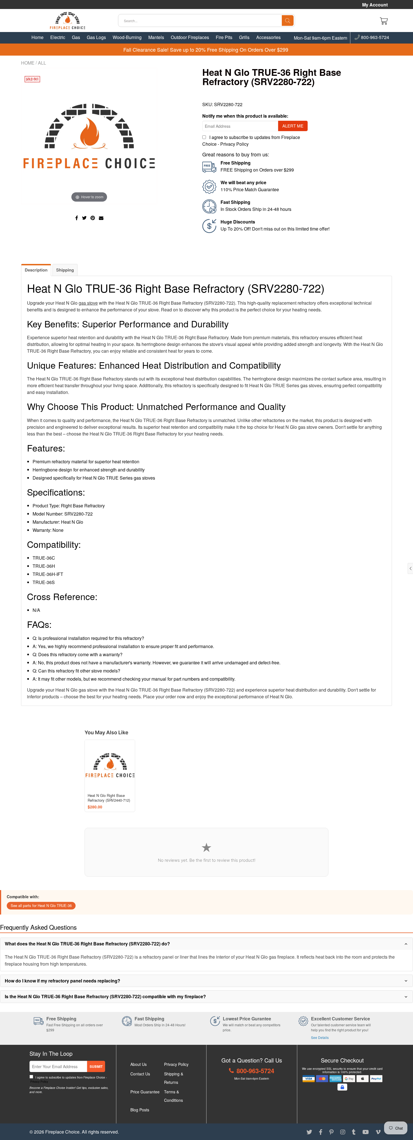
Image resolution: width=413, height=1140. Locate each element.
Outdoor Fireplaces (190, 37)
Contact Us (140, 1074)
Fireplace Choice (62, 1131)
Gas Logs (96, 37)
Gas (76, 37)
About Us (138, 1064)
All (42, 63)
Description (36, 270)
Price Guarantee (145, 1092)
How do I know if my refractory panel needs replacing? (62, 980)
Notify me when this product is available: (245, 116)
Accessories (268, 37)
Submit (96, 1066)
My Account (375, 5)
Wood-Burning (127, 37)
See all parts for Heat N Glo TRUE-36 (41, 905)
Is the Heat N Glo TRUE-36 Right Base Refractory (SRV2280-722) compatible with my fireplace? (105, 996)
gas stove (88, 303)
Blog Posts (139, 1109)
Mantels (156, 37)
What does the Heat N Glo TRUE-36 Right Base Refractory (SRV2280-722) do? (87, 943)
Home (37, 37)
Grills (244, 37)
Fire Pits (224, 37)
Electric (57, 37)
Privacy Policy (234, 144)
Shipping (65, 270)
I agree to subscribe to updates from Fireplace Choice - (68, 1079)
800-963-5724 (374, 37)
